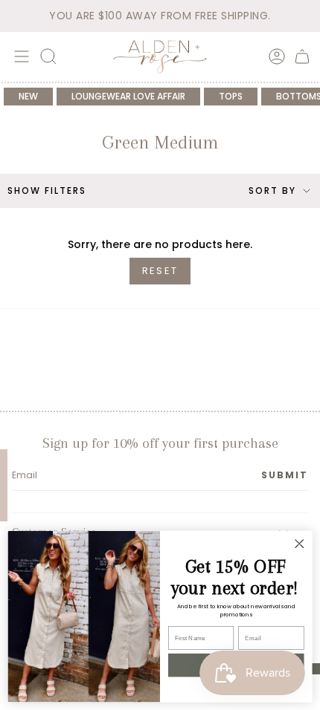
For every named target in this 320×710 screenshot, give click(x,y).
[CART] (302, 56)
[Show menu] (19, 56)
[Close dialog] (299, 543)
